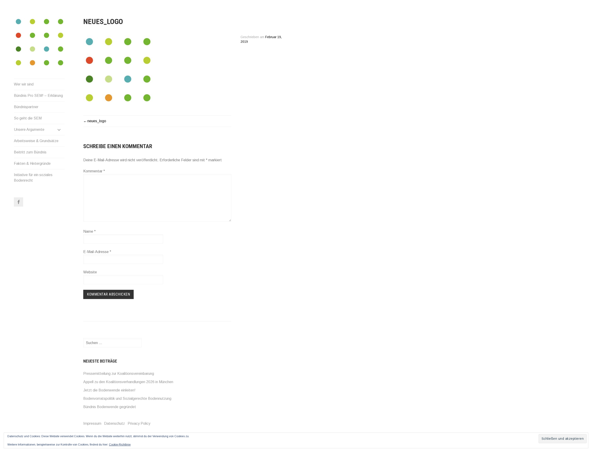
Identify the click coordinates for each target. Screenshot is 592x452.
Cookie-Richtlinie (120, 444)
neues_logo (96, 121)
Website (90, 272)
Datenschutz (114, 423)
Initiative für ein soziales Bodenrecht (33, 177)
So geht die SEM (28, 118)
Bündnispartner (26, 107)
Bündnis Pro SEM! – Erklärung (38, 96)
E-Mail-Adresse (97, 252)
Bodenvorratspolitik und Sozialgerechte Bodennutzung (127, 398)
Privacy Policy (139, 423)
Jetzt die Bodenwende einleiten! (109, 390)
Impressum (92, 423)
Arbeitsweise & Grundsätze (36, 141)
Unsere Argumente (29, 129)
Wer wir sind (24, 84)
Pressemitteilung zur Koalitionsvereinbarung (118, 374)
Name (89, 231)
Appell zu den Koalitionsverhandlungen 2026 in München (128, 382)
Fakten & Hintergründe (32, 163)
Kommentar (94, 171)
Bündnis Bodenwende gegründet (109, 407)
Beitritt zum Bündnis (30, 152)
